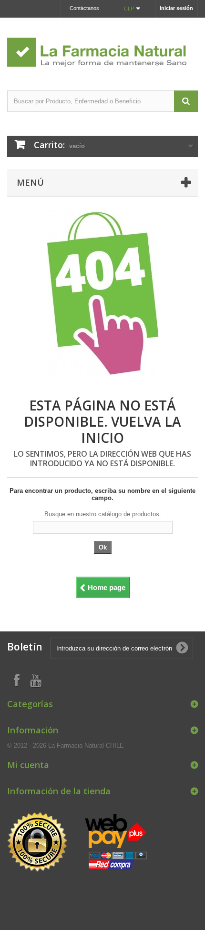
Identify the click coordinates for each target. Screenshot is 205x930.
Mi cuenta (28, 764)
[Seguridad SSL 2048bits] (78, 842)
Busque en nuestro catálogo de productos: (102, 514)
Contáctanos (84, 8)
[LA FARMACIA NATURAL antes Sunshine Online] (102, 46)
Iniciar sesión (176, 8)
